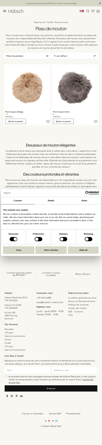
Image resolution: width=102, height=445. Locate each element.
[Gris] (7, 114)
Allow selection (51, 250)
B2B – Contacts (75, 311)
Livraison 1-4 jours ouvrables (51, 273)
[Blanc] (9, 114)
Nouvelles (9, 329)
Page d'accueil (40, 22)
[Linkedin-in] (21, 396)
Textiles (50, 22)
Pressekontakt (73, 413)
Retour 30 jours (82, 274)
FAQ (70, 315)
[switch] (38, 239)
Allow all (83, 250)
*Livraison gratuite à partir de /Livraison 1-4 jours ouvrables (51, 3)
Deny (18, 250)
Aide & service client (78, 293)
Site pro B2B (55, 413)
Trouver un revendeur (33, 413)
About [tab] (84, 200)
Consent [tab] (18, 200)
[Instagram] (11, 396)
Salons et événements (15, 336)
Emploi (8, 343)
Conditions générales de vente (82, 298)
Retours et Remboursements (81, 301)
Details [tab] (51, 200)
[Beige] (5, 114)
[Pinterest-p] (16, 396)
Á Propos (9, 332)
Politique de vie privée (78, 304)
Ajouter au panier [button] (15, 121)
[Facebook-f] (7, 396)
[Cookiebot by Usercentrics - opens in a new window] (87, 193)
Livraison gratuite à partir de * (19, 273)
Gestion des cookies (77, 308)
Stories (8, 339)
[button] (27, 56)
